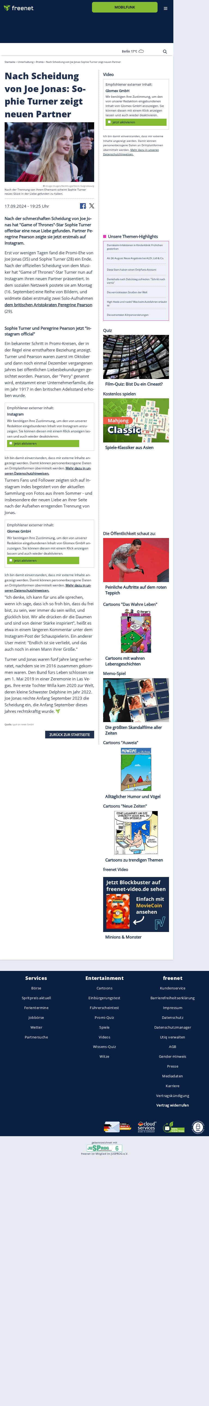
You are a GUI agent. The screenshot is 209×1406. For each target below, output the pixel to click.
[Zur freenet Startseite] (16, 5)
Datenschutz (173, 1017)
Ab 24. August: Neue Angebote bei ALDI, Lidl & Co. (135, 258)
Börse (36, 988)
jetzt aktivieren (25, 443)
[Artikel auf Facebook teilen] (83, 205)
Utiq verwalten (172, 1036)
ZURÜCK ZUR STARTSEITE (70, 734)
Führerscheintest (104, 1007)
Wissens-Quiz (104, 1046)
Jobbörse (36, 1017)
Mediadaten (172, 1076)
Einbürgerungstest (104, 997)
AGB (172, 1046)
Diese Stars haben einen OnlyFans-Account (131, 269)
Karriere (172, 1085)
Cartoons (104, 988)
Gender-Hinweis (172, 1056)
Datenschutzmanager (172, 1027)
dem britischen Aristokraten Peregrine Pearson (48, 304)
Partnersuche (36, 1036)
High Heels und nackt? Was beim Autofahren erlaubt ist (137, 303)
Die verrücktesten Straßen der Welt (127, 292)
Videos (104, 1036)
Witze (104, 1056)
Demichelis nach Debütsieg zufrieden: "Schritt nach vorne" (136, 280)
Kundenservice (172, 988)
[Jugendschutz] (104, 1148)
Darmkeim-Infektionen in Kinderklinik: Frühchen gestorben (135, 246)
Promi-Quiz (104, 1017)
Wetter (36, 1027)
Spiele (104, 1027)
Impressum (173, 1007)
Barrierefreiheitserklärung (172, 997)
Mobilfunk (125, 7)
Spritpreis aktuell (36, 997)
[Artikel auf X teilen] (91, 205)
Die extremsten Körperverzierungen (128, 314)
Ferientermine (36, 1007)
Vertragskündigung (172, 1095)
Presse (173, 1066)
